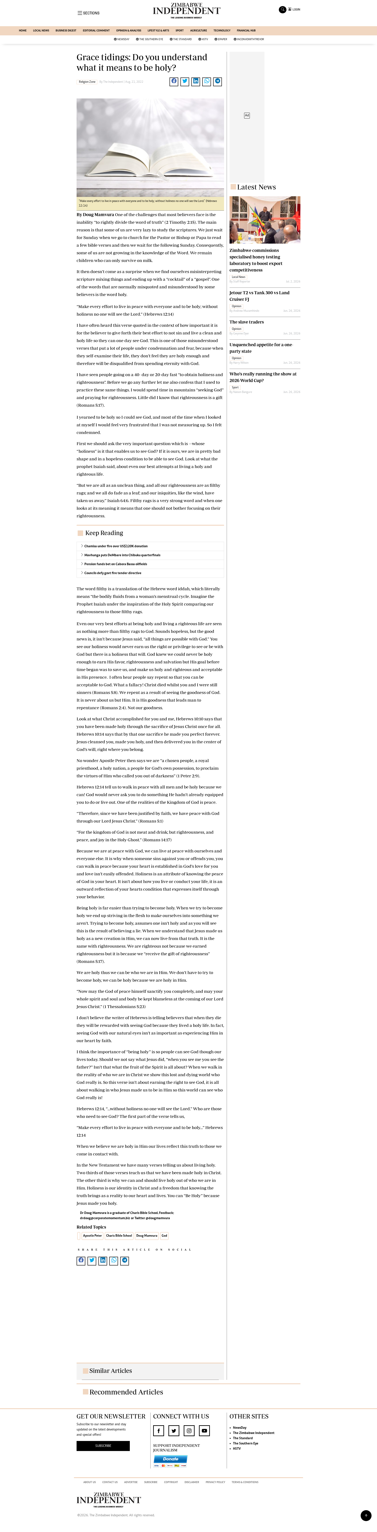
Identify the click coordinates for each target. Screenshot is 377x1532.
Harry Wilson (240, 363)
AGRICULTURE (198, 30)
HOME (23, 30)
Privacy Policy (215, 1482)
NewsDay (123, 39)
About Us (89, 1482)
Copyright (171, 1482)
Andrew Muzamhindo (246, 311)
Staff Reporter (241, 281)
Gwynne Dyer (241, 333)
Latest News (256, 187)
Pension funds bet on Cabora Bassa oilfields (115, 564)
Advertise (131, 1482)
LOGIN (295, 9)
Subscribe (151, 1482)
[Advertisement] (150, 1318)
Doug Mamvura (146, 1236)
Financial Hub (246, 30)
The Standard (182, 39)
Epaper (222, 39)
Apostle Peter (92, 1236)
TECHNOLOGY (222, 30)
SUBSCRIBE (103, 1446)
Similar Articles (110, 1370)
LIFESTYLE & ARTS (158, 30)
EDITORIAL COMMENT (96, 30)
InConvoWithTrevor (250, 39)
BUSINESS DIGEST (66, 30)
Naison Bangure (242, 392)
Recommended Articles (126, 1392)
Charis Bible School (119, 1236)
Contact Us (110, 1482)
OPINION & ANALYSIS (128, 30)
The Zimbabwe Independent (253, 1433)
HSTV (205, 39)
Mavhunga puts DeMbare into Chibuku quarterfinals (122, 555)
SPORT (180, 30)
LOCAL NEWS (41, 30)
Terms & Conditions (245, 1482)
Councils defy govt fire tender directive (112, 573)
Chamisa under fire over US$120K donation (116, 546)
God (164, 1236)
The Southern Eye (151, 39)
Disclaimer (192, 1482)
